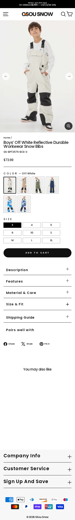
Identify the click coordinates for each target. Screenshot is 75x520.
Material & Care (21, 292)
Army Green (38, 185)
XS (31, 232)
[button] (15, 304)
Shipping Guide (20, 317)
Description (17, 270)
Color (19, 173)
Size (8, 219)
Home (7, 137)
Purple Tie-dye (24, 204)
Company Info (22, 456)
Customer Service (26, 468)
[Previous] (6, 76)
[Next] (69, 76)
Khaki (24, 185)
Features (14, 281)
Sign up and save (26, 481)
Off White (10, 185)
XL (51, 240)
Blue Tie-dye (10, 204)
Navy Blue (52, 185)
